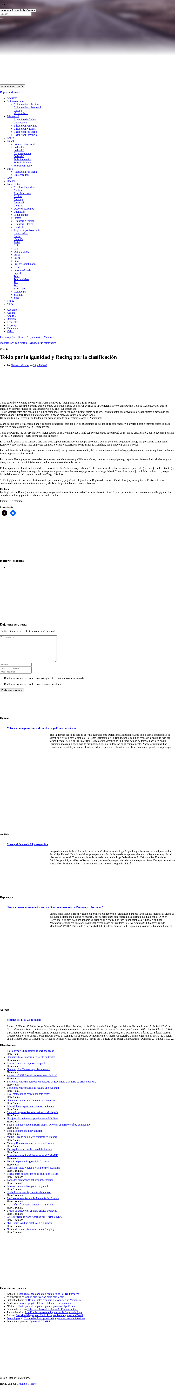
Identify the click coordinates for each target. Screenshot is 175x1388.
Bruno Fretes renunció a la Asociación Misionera (54, 1300)
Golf (9, 177)
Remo (17, 267)
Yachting (18, 294)
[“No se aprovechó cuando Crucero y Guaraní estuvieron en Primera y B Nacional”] (27, 933)
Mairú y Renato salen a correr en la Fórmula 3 (31, 1143)
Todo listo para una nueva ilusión (25, 1130)
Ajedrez (18, 190)
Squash (18, 273)
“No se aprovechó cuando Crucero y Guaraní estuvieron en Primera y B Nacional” (55, 907)
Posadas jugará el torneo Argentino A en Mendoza (27, 337)
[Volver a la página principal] (170, 34)
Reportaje (12, 325)
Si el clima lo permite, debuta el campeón (29, 1192)
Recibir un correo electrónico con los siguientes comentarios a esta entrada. (44, 678)
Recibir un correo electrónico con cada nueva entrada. (33, 684)
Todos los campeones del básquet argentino (30, 1179)
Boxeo (10, 137)
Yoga (16, 297)
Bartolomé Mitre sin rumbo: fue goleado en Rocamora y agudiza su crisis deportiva (51, 1081)
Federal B (19, 150)
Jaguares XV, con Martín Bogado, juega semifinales (28, 342)
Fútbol (10, 141)
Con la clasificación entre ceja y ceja (44, 1296)
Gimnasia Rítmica (23, 224)
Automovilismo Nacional (27, 107)
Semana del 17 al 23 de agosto (24, 1019)
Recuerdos (12, 322)
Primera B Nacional (24, 144)
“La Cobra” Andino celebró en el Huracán (29, 1223)
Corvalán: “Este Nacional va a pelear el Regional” (34, 1167)
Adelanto (12, 309)
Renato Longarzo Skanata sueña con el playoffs (32, 1112)
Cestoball (19, 202)
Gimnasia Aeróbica (24, 220)
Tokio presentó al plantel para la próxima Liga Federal (47, 1306)
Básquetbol (13, 116)
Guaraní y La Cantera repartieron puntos (28, 1069)
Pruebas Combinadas (25, 263)
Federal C (19, 156)
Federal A (19, 147)
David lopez (13, 1318)
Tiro (16, 282)
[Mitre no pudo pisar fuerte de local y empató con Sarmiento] (27, 755)
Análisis (11, 315)
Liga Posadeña (22, 174)
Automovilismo (15, 101)
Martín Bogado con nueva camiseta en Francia (32, 1136)
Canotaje (18, 199)
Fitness (17, 217)
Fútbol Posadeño (23, 165)
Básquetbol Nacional (25, 128)
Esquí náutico (21, 214)
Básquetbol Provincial (25, 134)
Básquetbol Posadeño (25, 131)
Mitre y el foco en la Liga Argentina (27, 844)
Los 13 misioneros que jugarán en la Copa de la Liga (53, 1312)
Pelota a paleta (21, 251)
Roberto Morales (20, 365)
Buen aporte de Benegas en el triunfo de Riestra (32, 1173)
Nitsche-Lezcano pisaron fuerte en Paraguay (31, 1229)
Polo (16, 260)
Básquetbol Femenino (25, 125)
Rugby (10, 300)
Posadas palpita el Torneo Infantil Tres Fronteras (45, 1303)
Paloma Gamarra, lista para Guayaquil (27, 1186)
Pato (16, 248)
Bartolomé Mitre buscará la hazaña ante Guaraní (33, 1087)
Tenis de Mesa (21, 279)
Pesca (17, 257)
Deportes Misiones (10, 92)
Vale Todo (19, 288)
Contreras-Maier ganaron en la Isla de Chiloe (31, 1057)
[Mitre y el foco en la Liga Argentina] (27, 871)
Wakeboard (20, 291)
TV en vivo (13, 328)
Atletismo (12, 97)
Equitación (19, 211)
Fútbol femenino (22, 159)
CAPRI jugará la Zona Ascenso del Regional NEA (34, 1216)
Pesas (17, 254)
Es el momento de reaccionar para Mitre (28, 1093)
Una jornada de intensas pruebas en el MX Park (32, 1118)
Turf (16, 285)
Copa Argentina (22, 153)
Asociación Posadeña (25, 171)
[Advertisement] (87, 60)
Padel (17, 242)
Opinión (11, 318)
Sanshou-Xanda (22, 270)
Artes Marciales (22, 193)
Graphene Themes (27, 1383)
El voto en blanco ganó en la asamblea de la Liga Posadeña (47, 1293)
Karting (18, 110)
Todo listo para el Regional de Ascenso (28, 1161)
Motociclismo (21, 113)
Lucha (17, 236)
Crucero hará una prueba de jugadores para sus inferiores (54, 1318)
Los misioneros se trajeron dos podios (27, 1063)
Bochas (18, 196)
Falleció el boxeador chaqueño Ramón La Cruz (52, 1309)
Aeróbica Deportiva (24, 187)
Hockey (11, 180)
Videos (10, 331)
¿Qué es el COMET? (40, 1321)
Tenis (16, 276)
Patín (16, 245)
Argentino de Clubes (25, 119)
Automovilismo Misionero (28, 104)
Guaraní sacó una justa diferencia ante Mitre (30, 1204)
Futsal (10, 168)
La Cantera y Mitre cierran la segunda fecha (30, 1050)
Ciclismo (18, 205)
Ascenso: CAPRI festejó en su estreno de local (32, 1075)
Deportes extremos (24, 208)
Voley (10, 303)
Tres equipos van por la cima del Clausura (29, 1149)
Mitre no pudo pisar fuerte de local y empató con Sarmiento (41, 728)
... (8, 778)
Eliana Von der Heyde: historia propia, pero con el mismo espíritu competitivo (49, 1124)
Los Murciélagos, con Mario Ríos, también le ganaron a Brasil (49, 1315)
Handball (19, 227)
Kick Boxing (21, 233)
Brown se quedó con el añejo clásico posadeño (32, 1210)
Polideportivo (14, 184)
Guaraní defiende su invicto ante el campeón (31, 1100)
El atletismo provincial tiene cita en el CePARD (32, 1155)
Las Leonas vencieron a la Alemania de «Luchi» (33, 1198)
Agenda (11, 312)
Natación (18, 239)
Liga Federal (20, 122)
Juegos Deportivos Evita (27, 230)
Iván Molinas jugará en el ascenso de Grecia (30, 1106)
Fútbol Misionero (23, 162)
